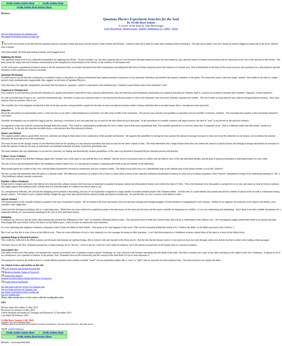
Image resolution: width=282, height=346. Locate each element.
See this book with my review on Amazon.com (23, 287)
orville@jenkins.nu (16, 329)
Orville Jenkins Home (53, 3)
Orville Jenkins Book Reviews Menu (34, 7)
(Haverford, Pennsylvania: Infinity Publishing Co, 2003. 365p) (141, 28)
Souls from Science (26, 277)
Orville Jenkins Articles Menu (20, 3)
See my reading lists (10, 295)
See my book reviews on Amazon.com (19, 34)
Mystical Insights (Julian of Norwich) (22, 272)
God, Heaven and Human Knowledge (22, 268)
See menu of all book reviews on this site (20, 36)
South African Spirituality (16, 282)
